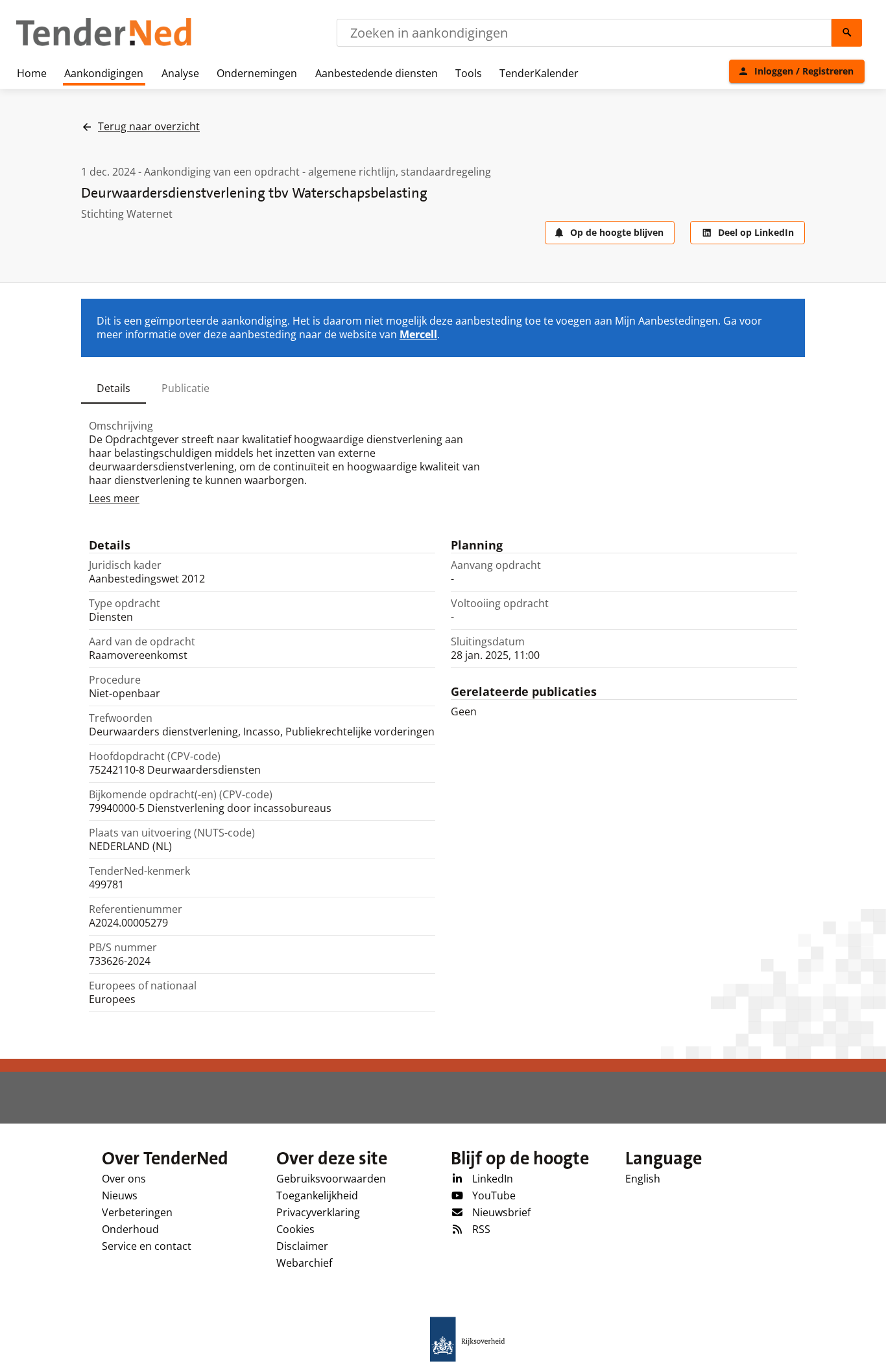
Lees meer (114, 498)
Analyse (180, 73)
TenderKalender (539, 73)
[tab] (113, 388)
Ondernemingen (257, 73)
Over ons (124, 1179)
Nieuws (120, 1195)
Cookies (295, 1229)
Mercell (418, 334)
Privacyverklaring (318, 1212)
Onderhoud (130, 1229)
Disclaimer (302, 1246)
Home (32, 73)
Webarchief (304, 1263)
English (642, 1179)
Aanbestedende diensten (376, 73)
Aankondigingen (103, 73)
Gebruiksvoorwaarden (331, 1179)
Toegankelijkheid (317, 1195)
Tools (468, 73)
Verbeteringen (137, 1212)
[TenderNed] (103, 44)
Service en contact (146, 1246)
